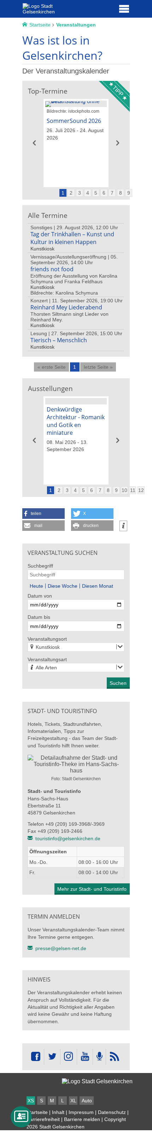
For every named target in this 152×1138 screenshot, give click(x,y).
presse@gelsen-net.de (60, 948)
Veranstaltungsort (47, 639)
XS (31, 1100)
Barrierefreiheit (43, 1119)
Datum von (40, 596)
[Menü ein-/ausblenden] (124, 8)
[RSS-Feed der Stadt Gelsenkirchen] (114, 1057)
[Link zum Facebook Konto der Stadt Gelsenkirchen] (36, 1057)
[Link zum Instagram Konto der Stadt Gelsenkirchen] (68, 1057)
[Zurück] (34, 143)
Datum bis (39, 617)
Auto (87, 1100)
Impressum (81, 1112)
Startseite (37, 1112)
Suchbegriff (40, 566)
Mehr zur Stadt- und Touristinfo (92, 889)
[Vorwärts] (117, 143)
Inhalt (58, 1112)
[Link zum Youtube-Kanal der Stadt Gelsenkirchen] (84, 1057)
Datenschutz (112, 1112)
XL (73, 1100)
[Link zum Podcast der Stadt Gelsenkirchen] (99, 1057)
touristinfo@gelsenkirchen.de (67, 838)
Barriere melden (82, 1119)
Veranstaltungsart (47, 659)
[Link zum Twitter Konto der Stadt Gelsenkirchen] (52, 1057)
